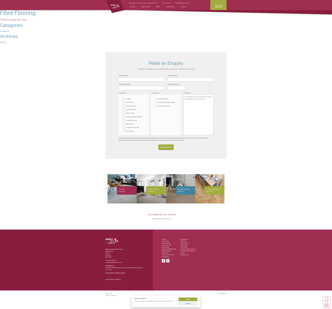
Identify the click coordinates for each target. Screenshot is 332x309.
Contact (183, 7)
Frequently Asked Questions (188, 249)
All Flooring (183, 241)
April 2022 (3, 42)
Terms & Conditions (110, 295)
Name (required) (123, 75)
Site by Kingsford (222, 293)
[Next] (225, 188)
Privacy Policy (109, 293)
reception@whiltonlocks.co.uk (182, 3)
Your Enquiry (187, 93)
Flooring (132, 7)
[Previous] (106, 188)
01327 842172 (167, 3)
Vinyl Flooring (130, 113)
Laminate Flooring (131, 120)
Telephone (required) (125, 84)
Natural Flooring (131, 106)
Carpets (128, 99)
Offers (158, 7)
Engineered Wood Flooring (134, 117)
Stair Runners (130, 131)
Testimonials (170, 7)
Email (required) (172, 75)
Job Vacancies (184, 239)
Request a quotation (164, 106)
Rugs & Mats (130, 124)
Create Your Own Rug (132, 127)
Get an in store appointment (166, 102)
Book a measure (163, 99)
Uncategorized (4, 31)
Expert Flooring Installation (187, 251)
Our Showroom (184, 254)
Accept (188, 299)
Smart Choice (130, 102)
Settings (188, 303)
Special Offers (184, 243)
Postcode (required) (173, 84)
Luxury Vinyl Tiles (131, 109)
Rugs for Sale (145, 7)
